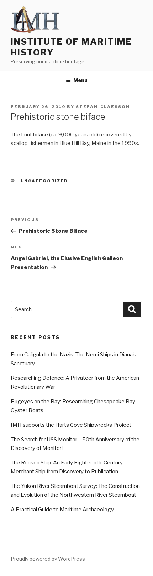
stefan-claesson (103, 106)
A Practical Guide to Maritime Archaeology (62, 509)
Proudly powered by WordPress (48, 559)
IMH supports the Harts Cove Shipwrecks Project (71, 425)
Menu (80, 80)
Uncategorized (44, 180)
